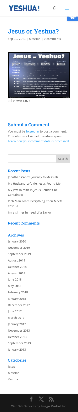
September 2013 (19, 343)
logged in (32, 131)
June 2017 (15, 311)
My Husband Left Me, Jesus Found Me (34, 183)
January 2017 (17, 324)
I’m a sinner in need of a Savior (29, 212)
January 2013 (17, 349)
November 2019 (19, 248)
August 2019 (16, 260)
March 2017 (16, 318)
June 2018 (15, 279)
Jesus (11, 366)
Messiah (35, 39)
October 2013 (17, 337)
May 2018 (14, 286)
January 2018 (17, 299)
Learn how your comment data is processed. (39, 141)
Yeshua (13, 379)
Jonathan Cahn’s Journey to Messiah (33, 177)
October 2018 (17, 267)
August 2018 (16, 273)
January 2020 (17, 241)
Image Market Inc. (54, 406)
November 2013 (19, 330)
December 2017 (19, 305)
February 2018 (18, 292)
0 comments (52, 39)
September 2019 (19, 254)
